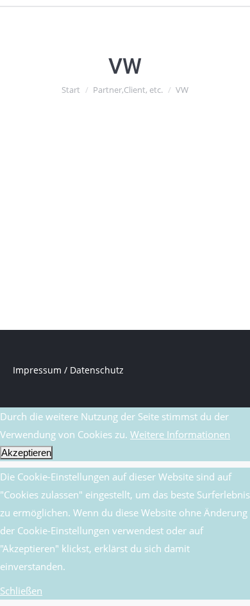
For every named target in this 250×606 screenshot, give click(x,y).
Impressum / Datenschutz (68, 370)
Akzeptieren (26, 452)
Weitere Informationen (180, 434)
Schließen (21, 590)
